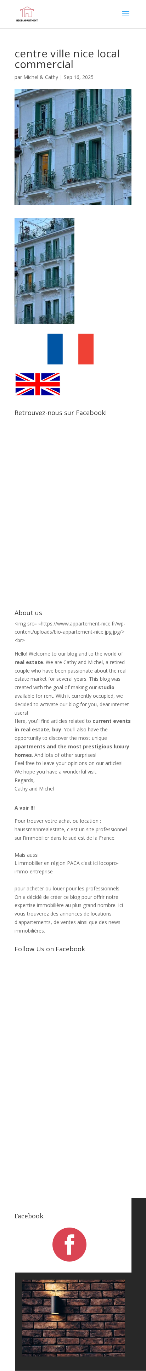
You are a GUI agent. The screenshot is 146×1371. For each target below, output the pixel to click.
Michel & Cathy (40, 77)
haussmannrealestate (39, 829)
